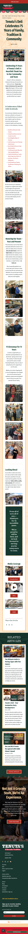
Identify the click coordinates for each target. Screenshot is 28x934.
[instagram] (5, 861)
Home (3, 16)
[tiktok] (7, 861)
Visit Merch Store (17, 932)
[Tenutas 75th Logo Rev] (7, 5)
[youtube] (10, 861)
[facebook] (2, 861)
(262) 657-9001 (8, 858)
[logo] (13, 845)
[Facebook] (6, 625)
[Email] (12, 625)
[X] (9, 625)
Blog (6, 16)
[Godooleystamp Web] (14, 920)
